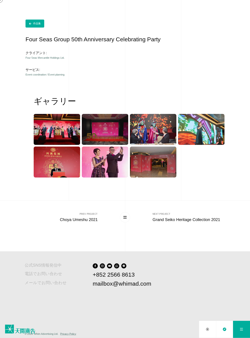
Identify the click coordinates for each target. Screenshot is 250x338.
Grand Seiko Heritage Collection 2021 (186, 219)
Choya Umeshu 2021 (79, 219)
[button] (35, 24)
